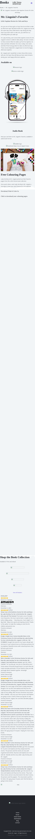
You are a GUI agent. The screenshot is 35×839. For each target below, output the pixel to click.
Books (2, 7)
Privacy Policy (11, 835)
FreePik (25, 835)
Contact (17, 822)
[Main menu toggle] (31, 3)
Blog (17, 821)
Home (17, 812)
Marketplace (17, 818)
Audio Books (17, 816)
